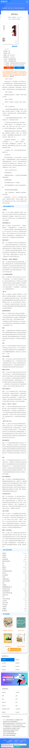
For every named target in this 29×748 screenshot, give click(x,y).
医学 (16, 699)
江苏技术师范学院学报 (7, 571)
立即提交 (17, 746)
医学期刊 (17, 669)
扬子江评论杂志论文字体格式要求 (17, 65)
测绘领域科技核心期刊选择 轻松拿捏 (10, 730)
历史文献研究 (5, 575)
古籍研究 (4, 585)
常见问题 (10, 740)
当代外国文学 (8, 646)
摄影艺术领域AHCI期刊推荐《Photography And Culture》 (15, 723)
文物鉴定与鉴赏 (5, 579)
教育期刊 (17, 659)
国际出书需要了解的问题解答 (9, 735)
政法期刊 (4, 659)
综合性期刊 (18, 709)
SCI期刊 (3, 692)
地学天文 (4, 705)
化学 (3, 699)
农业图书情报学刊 (6, 590)
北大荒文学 (4, 600)
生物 (16, 695)
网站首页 (5, 740)
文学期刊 (16, 8)
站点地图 (20, 741)
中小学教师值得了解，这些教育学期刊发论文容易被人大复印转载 (15, 726)
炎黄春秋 (4, 555)
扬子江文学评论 (21, 646)
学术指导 (19, 67)
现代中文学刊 (21, 630)
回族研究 (4, 553)
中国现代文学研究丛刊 (8, 630)
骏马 (3, 563)
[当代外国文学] (7, 638)
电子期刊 (17, 666)
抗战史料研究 (5, 559)
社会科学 (17, 712)
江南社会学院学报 (6, 581)
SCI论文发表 (23, 740)
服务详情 (12, 76)
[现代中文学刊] (21, 622)
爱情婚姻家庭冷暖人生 (7, 587)
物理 (3, 695)
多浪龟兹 (4, 557)
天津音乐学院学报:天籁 (7, 592)
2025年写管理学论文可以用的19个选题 (11, 728)
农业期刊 (4, 669)
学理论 (3, 577)
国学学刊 (14, 197)
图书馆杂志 (4, 610)
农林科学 (4, 702)
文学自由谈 (4, 604)
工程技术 (17, 692)
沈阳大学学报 (5, 602)
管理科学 (4, 712)
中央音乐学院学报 (6, 598)
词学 (3, 596)
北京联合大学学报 (6, 589)
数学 (16, 702)
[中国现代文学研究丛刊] (7, 622)
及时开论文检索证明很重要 (8, 731)
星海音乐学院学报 (6, 561)
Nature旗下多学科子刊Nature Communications (13, 725)
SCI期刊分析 (16, 740)
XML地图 (15, 741)
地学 (16, 705)
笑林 (3, 583)
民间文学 (4, 569)
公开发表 (15, 157)
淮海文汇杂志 (5, 594)
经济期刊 (17, 663)
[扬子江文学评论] (21, 638)
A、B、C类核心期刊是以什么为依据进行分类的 (13, 719)
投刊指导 (9, 67)
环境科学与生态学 (6, 709)
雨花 (3, 565)
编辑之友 (4, 567)
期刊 (12, 8)
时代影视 (4, 606)
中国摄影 (4, 608)
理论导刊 (4, 573)
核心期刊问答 (9, 741)
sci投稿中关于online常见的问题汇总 (10, 721)
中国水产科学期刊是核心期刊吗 (9, 733)
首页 (9, 8)
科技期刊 (4, 666)
